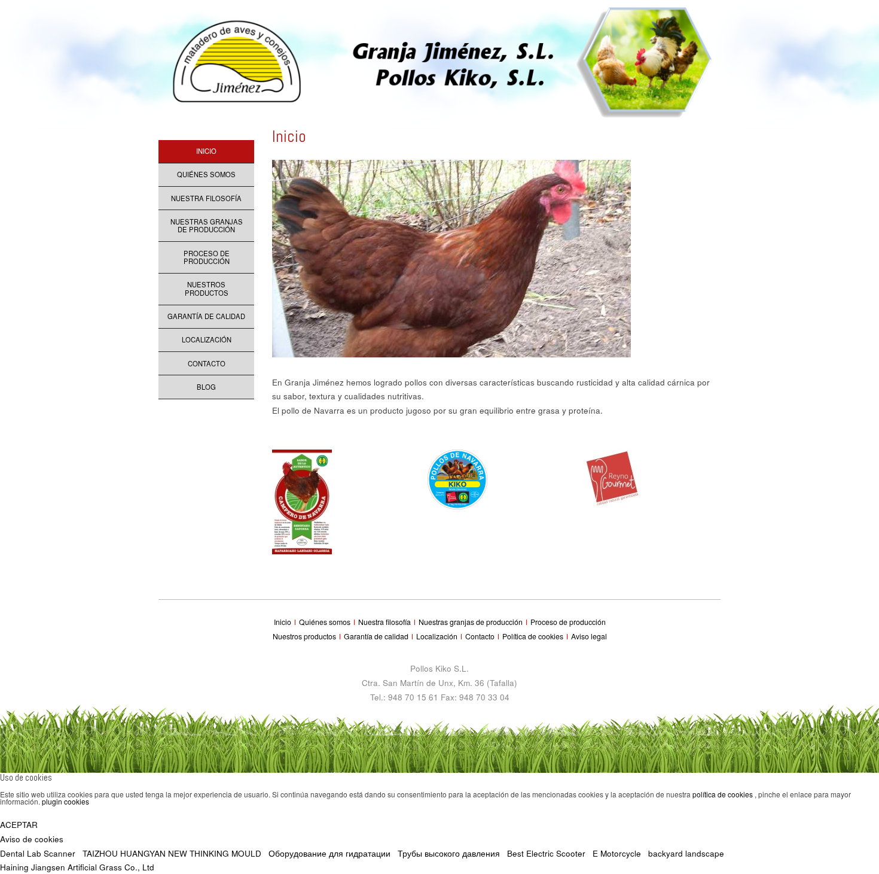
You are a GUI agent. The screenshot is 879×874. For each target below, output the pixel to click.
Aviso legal (589, 636)
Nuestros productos (206, 289)
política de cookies (723, 794)
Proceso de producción (207, 257)
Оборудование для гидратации (329, 853)
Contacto (206, 363)
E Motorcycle (617, 853)
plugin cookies (65, 801)
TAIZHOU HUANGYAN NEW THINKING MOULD (172, 853)
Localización (206, 339)
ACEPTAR (19, 824)
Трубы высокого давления (449, 853)
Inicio (206, 151)
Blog (206, 387)
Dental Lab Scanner (37, 853)
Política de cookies (533, 636)
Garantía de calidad (206, 316)
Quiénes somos (206, 174)
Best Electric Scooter (546, 853)
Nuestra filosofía (206, 198)
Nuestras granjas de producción (206, 226)
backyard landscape (686, 853)
